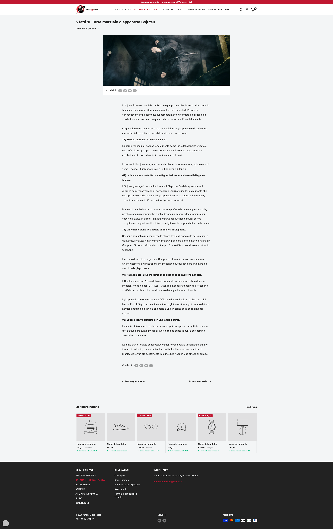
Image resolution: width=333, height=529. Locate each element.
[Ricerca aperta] (241, 9)
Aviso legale (120, 489)
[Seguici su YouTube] (159, 520)
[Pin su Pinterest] (125, 90)
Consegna (119, 475)
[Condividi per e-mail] (135, 90)
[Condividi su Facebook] (120, 90)
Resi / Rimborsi (122, 480)
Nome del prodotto (86, 444)
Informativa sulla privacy (127, 484)
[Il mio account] (247, 9)
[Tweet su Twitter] (130, 90)
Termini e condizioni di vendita (125, 495)
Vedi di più (252, 407)
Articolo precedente (135, 381)
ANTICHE (179, 10)
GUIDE (210, 10)
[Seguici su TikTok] (164, 520)
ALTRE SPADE (165, 10)
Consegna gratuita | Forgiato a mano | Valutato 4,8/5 (166, 2)
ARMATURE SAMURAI (197, 10)
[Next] (257, 432)
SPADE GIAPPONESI (121, 10)
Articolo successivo (198, 381)
